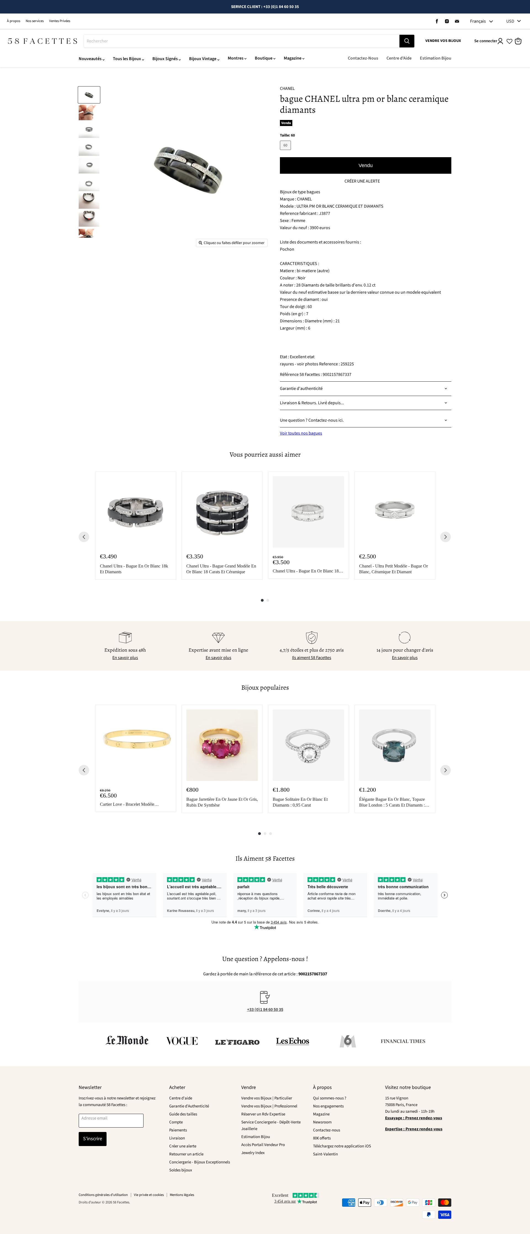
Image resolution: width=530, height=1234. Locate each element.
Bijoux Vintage (202, 59)
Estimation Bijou (435, 58)
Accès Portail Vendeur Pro (263, 1145)
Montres (235, 58)
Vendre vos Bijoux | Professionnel (269, 1106)
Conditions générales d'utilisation (103, 1194)
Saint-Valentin (325, 1154)
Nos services (35, 21)
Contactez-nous (326, 1130)
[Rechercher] (406, 41)
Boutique (263, 58)
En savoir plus (125, 658)
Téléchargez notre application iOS (342, 1146)
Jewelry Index (253, 1153)
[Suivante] (445, 537)
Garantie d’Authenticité (189, 1106)
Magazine (292, 58)
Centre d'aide (180, 1098)
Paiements (178, 1130)
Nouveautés (90, 59)
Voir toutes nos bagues (301, 433)
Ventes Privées (59, 21)
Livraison (177, 1138)
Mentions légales (182, 1194)
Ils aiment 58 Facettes (311, 658)
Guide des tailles (183, 1114)
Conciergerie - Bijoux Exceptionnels (199, 1162)
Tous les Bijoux (127, 59)
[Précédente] (84, 537)
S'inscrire (92, 1138)
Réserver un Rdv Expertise (263, 1114)
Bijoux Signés (165, 59)
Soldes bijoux (180, 1170)
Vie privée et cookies (149, 1194)
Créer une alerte (182, 1146)
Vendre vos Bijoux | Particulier (266, 1098)
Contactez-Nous (363, 58)
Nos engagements (328, 1106)
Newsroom (322, 1122)
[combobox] (241, 41)
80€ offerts (322, 1138)
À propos (13, 21)
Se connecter (485, 41)
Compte (176, 1122)
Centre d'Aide (399, 58)
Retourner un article (186, 1154)
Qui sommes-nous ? (329, 1098)
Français (478, 21)
